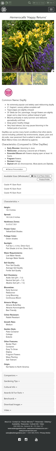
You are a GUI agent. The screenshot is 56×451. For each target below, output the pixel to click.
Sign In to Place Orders (41, 176)
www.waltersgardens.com (17, 428)
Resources (25, 424)
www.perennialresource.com (37, 428)
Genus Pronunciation (15, 169)
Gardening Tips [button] (11, 381)
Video (42, 424)
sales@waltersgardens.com (16, 433)
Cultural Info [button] (10, 387)
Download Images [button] (12, 404)
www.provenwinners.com (28, 430)
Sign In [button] (51, 2)
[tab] (28, 201)
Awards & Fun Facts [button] (13, 392)
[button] (29, 2)
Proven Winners (27, 422)
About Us (8, 422)
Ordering (47, 422)
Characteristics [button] (11, 201)
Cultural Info (34, 424)
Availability (16, 424)
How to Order (40, 3)
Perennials (39, 422)
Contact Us (16, 422)
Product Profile (44, 179)
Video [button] (7, 410)
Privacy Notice (45, 433)
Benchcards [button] (9, 398)
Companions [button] (10, 375)
